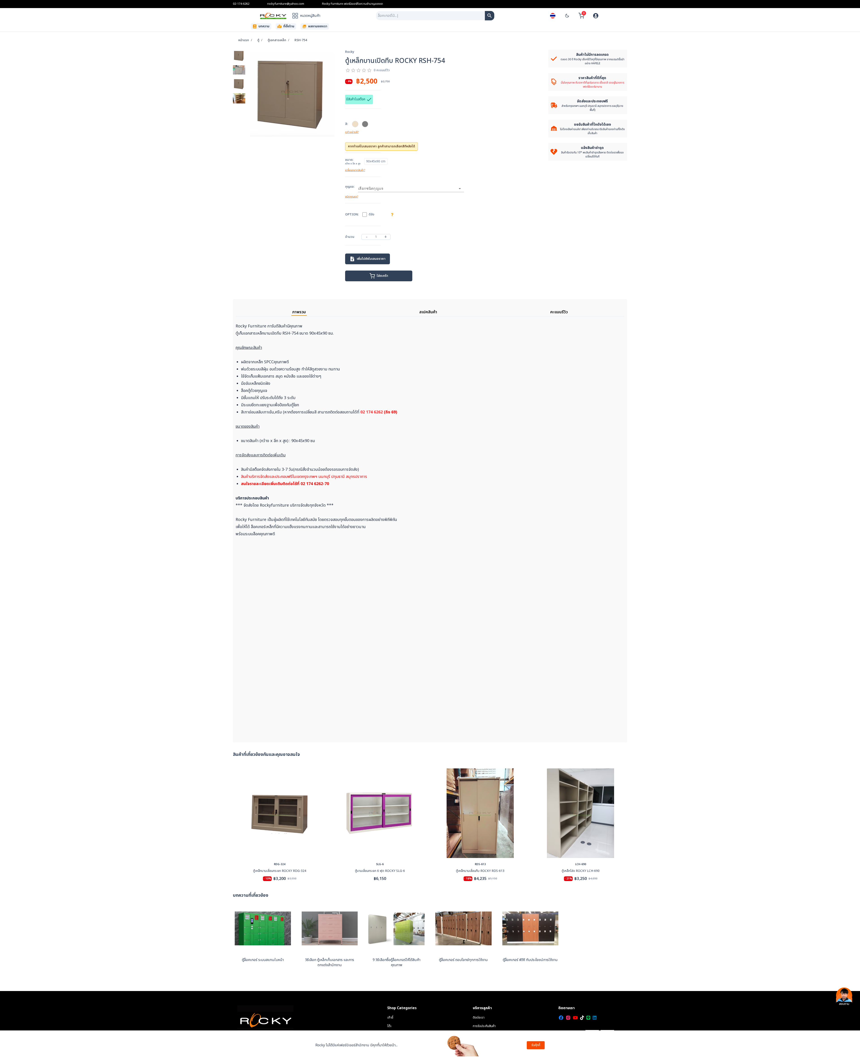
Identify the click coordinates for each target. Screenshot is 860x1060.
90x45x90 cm (375, 161)
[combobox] (430, 15)
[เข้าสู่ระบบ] (595, 15)
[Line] (588, 1017)
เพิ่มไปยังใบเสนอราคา (371, 258)
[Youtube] (575, 1017)
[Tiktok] (582, 1017)
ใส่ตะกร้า (382, 275)
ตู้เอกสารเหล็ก (277, 40)
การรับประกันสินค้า (484, 1026)
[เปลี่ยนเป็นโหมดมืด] (567, 15)
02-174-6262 (241, 4)
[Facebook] (561, 1017)
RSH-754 (301, 40)
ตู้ (258, 40)
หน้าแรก (243, 40)
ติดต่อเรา (478, 1017)
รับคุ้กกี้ (535, 1045)
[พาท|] (489, 15)
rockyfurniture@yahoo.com (285, 4)
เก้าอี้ (390, 1017)
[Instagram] (568, 1017)
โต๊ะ (389, 1026)
